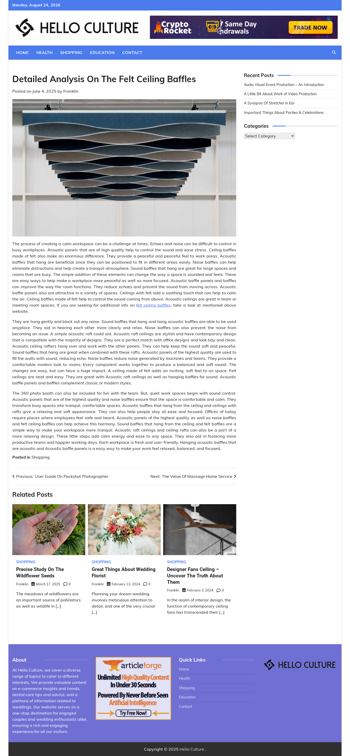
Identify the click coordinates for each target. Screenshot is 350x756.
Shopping (71, 52)
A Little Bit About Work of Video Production (280, 94)
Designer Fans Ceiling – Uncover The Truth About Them (195, 575)
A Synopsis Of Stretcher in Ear (269, 103)
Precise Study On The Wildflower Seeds (40, 572)
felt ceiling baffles (153, 305)
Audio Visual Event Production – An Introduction (284, 84)
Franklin (70, 91)
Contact (132, 52)
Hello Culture (192, 749)
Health (44, 52)
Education (102, 52)
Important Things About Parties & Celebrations (284, 112)
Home (22, 52)
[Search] (334, 52)
